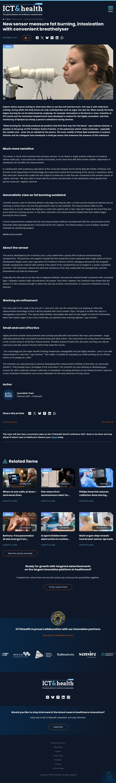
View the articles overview (20, 553)
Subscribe (58, 726)
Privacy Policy (58, 755)
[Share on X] (42, 37)
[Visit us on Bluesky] (52, 697)
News (8, 19)
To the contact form (58, 587)
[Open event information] (109, 776)
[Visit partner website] (15, 654)
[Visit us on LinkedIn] (63, 697)
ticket (54, 437)
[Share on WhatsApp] (62, 37)
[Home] (3, 19)
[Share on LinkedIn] (57, 37)
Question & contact (58, 743)
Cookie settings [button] (58, 768)
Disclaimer (58, 760)
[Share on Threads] (37, 37)
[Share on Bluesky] (47, 37)
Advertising (58, 747)
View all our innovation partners (58, 635)
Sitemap (58, 764)
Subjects (58, 751)
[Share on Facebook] (52, 37)
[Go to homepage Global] (22, 9)
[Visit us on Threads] (47, 697)
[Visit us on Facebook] (58, 697)
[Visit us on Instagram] (68, 697)
